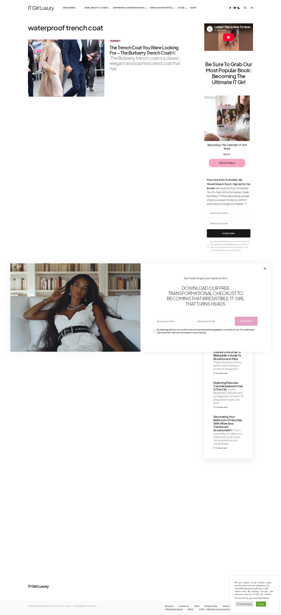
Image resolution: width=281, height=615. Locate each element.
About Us (169, 606)
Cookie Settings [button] (244, 603)
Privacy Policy (211, 606)
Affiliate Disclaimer (174, 609)
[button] (234, 7)
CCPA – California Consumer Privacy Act (217, 609)
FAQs (196, 606)
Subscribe (228, 233)
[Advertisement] (228, 515)
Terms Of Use (229, 606)
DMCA (191, 609)
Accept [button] (261, 603)
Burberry (115, 41)
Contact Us (184, 606)
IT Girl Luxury (41, 8)
